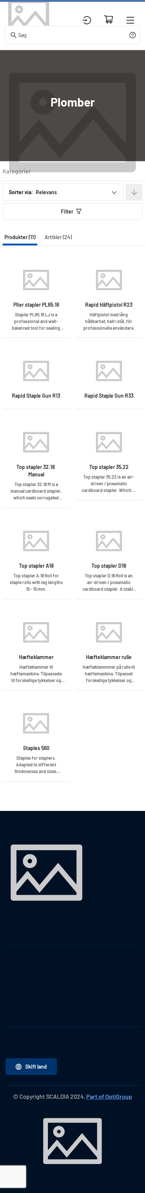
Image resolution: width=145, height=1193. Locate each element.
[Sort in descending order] (134, 192)
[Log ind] (87, 20)
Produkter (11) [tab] (19, 237)
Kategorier (17, 171)
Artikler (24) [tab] (58, 237)
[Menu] (130, 20)
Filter (67, 211)
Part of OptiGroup (109, 1096)
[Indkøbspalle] (108, 19)
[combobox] (63, 192)
